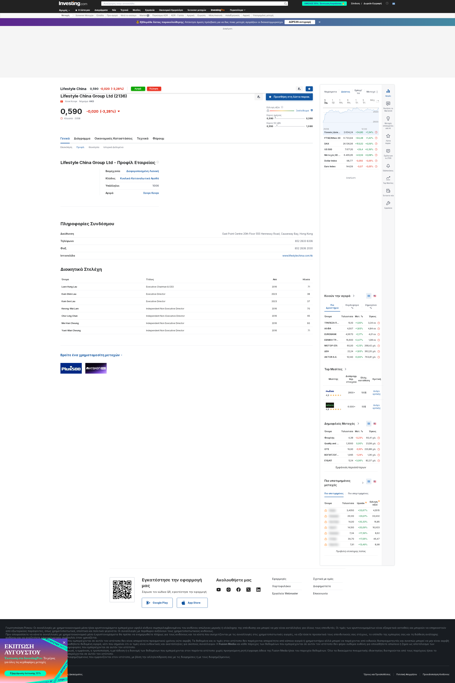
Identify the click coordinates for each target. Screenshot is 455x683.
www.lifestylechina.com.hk (297, 255)
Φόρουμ (158, 138)
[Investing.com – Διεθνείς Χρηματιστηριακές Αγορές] (73, 3)
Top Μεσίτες (333, 369)
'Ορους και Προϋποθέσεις (376, 674)
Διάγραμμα (82, 138)
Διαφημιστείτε (322, 586)
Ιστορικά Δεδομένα (113, 147)
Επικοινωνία (320, 593)
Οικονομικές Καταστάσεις (114, 138)
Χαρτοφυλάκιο (281, 586)
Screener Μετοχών (84, 15)
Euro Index (330, 166)
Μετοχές (371, 91)
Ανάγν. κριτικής (377, 392)
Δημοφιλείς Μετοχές (339, 423)
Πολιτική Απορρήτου (406, 674)
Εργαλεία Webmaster (285, 593)
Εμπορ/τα (358, 91)
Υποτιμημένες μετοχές (263, 15)
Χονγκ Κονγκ (151, 192)
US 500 (328, 149)
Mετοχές (65, 15)
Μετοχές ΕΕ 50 (332, 155)
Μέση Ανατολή (215, 15)
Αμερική (190, 15)
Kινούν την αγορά (337, 296)
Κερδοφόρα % (352, 306)
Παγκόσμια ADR (160, 15)
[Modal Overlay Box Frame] (34, 661)
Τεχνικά (142, 138)
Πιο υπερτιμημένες (358, 493)
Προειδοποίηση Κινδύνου (436, 674)
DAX (326, 143)
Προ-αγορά (112, 15)
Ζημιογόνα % (371, 306)
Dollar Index (330, 160)
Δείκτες (345, 91)
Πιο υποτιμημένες (334, 493)
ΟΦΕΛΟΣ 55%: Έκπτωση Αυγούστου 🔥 (324, 3)
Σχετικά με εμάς (323, 578)
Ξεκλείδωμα (302, 110)
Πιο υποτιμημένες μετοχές (337, 483)
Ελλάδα (100, 15)
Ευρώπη (201, 15)
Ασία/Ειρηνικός (232, 15)
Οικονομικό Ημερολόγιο (171, 10)
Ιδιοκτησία (94, 147)
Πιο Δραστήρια (332, 306)
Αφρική (246, 15)
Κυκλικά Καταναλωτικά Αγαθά (139, 178)
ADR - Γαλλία (177, 15)
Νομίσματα (330, 91)
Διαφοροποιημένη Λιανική (142, 171)
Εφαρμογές (279, 578)
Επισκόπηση (66, 147)
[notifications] (387, 3)
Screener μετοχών (197, 10)
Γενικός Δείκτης (333, 132)
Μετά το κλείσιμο (128, 15)
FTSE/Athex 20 (332, 138)
